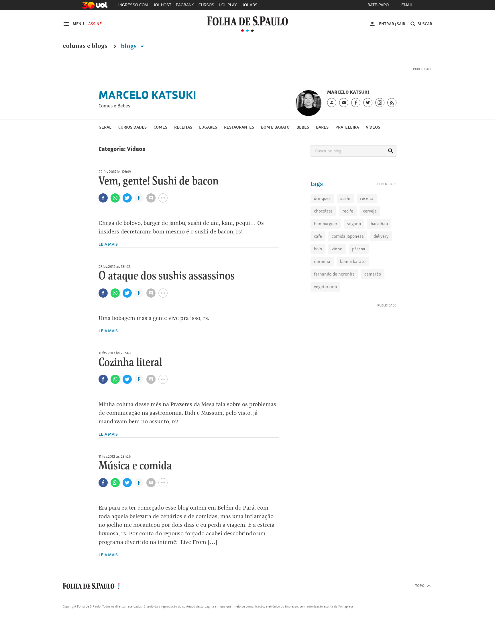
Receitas (183, 135)
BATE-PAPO (378, 5)
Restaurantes (239, 135)
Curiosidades (132, 135)
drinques (322, 225)
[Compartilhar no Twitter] (127, 205)
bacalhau (379, 250)
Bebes (302, 135)
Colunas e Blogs (85, 46)
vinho (337, 276)
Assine (95, 24)
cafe (318, 263)
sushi (345, 225)
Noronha (322, 288)
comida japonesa (348, 263)
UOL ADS (249, 5)
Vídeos (373, 135)
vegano (354, 250)
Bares (322, 135)
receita (367, 225)
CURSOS (206, 5)
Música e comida (135, 474)
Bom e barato (275, 135)
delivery (381, 263)
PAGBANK (185, 5)
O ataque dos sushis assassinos (167, 284)
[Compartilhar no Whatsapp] (115, 205)
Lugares (208, 135)
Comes (160, 135)
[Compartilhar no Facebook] (103, 205)
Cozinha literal (130, 370)
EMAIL (407, 5)
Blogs (129, 46)
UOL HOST (161, 5)
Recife (347, 238)
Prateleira (347, 135)
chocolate (323, 238)
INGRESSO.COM (133, 5)
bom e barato (353, 288)
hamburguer (325, 250)
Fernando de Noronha (334, 301)
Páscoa (358, 276)
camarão (372, 301)
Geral (105, 135)
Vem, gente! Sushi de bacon (159, 189)
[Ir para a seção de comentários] (151, 205)
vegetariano (325, 314)
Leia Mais (108, 252)
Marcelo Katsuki (147, 102)
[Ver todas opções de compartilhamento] (139, 206)
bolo (318, 276)
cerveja (370, 238)
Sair (401, 24)
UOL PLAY (228, 5)
